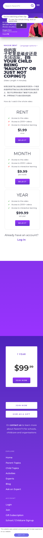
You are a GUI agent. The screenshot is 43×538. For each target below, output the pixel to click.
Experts (10, 478)
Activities (10, 473)
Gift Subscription (15, 515)
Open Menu (38, 4)
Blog (8, 484)
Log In (21, 239)
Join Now (21, 380)
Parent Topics (13, 463)
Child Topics (12, 468)
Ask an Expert (13, 489)
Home (9, 457)
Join (8, 510)
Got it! (21, 535)
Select (22, 140)
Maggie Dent (10, 45)
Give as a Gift (21, 414)
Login (9, 504)
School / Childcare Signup (20, 520)
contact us (16, 425)
